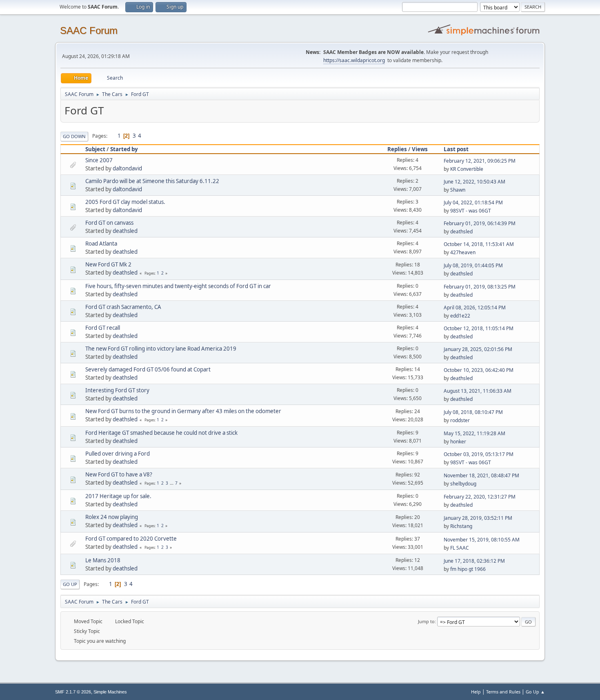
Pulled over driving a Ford (117, 453)
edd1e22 (460, 315)
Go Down (74, 136)
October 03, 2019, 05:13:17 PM (478, 454)
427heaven (463, 252)
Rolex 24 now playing (111, 517)
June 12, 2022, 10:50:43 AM (474, 181)
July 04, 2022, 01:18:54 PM (473, 202)
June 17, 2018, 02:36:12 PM (474, 560)
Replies (397, 149)
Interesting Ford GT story (117, 390)
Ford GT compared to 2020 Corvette (131, 538)
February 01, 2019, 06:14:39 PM (480, 223)
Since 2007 (99, 160)
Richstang (461, 526)
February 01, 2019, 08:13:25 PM (480, 286)
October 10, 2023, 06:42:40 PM (478, 370)
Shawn (457, 189)
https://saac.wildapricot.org (354, 60)
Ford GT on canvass (109, 222)
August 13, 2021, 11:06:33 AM (477, 390)
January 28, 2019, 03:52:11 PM (478, 517)
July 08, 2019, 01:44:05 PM (473, 265)
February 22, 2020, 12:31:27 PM (480, 496)
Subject (95, 149)
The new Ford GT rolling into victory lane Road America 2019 (160, 348)
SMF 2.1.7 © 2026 (73, 691)
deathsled (125, 231)
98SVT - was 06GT (470, 210)
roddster (460, 420)
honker (458, 441)
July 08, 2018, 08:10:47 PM (473, 412)
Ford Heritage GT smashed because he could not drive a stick (161, 432)
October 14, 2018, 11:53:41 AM (479, 244)
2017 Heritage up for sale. (118, 496)
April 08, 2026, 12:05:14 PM (475, 307)
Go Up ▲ (535, 692)
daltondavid (127, 168)
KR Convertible (466, 168)
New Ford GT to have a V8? (118, 474)
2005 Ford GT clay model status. (125, 202)
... (172, 483)
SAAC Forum (89, 30)
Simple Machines (110, 691)
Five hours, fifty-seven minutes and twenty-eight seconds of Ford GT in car (178, 286)
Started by (124, 149)
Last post (456, 149)
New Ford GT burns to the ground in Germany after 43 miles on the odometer (183, 411)
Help (476, 692)
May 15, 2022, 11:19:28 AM (474, 433)
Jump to (426, 621)
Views (420, 149)
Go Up (70, 584)
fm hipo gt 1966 (468, 569)
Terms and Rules (503, 692)
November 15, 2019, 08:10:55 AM (482, 539)
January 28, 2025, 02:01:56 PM (478, 349)
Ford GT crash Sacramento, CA (123, 307)
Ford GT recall (102, 327)
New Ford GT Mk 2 (108, 264)
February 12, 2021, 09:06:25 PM (480, 160)
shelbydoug (463, 483)
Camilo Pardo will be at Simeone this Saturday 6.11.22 (152, 181)
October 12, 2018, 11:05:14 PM (478, 328)
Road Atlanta (101, 243)
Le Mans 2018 (102, 560)
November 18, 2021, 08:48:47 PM (481, 475)
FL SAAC (459, 547)
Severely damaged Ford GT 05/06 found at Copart (148, 369)
